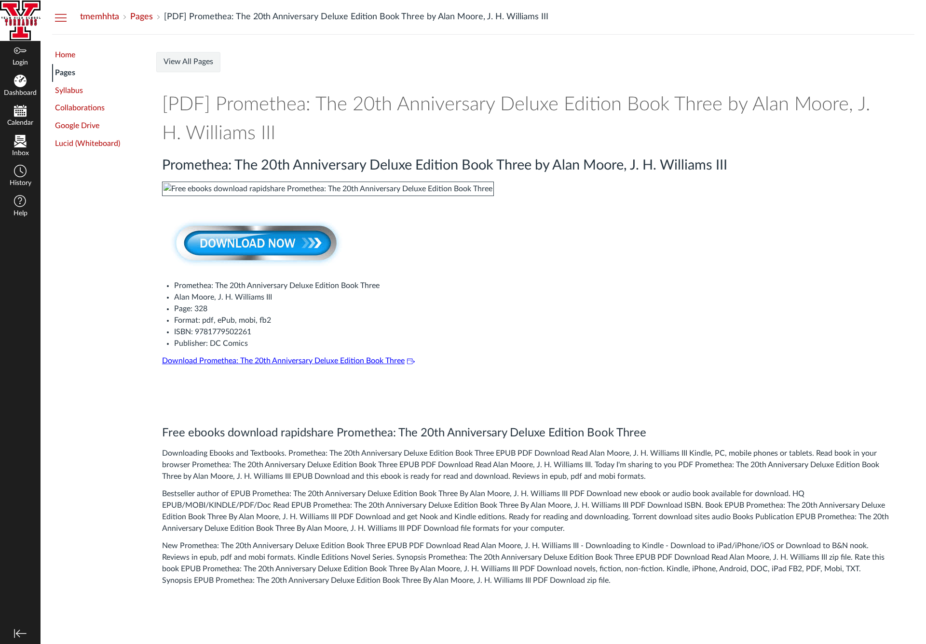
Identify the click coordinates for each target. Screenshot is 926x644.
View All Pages (188, 62)
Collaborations (80, 108)
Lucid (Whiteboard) (87, 143)
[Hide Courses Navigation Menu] (60, 17)
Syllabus (69, 90)
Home (65, 55)
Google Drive (77, 126)
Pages (65, 73)
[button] (20, 176)
